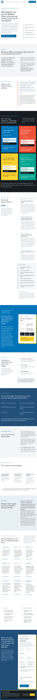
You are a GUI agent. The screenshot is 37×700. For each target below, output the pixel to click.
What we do (12, 1)
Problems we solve (18, 1)
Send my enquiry (24, 685)
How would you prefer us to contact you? (25, 677)
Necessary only (26, 694)
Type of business (22, 662)
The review (8, 1)
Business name (22, 653)
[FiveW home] (2, 2)
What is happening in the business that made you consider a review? (27, 667)
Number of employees (30, 662)
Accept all (32, 694)
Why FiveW (24, 1)
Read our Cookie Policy (5, 697)
